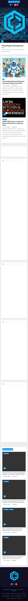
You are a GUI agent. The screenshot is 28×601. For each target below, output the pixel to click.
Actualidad (6, 453)
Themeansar (13, 590)
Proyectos (9, 598)
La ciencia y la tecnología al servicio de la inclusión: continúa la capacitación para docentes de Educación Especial (13, 502)
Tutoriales (20, 598)
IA (3, 79)
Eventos (4, 119)
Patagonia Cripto (18, 595)
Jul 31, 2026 (7, 560)
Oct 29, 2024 (7, 85)
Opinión (12, 595)
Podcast (24, 595)
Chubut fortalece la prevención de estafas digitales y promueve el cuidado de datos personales (13, 474)
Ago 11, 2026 (7, 532)
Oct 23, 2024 (7, 127)
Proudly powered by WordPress (9, 589)
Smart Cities (14, 598)
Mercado (24, 593)
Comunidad (6, 537)
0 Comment (14, 85)
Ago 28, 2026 (7, 476)
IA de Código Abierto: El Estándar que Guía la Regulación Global (13, 82)
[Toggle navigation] (26, 41)
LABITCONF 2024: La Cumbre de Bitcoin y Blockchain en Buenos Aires (13, 123)
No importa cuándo (6, 595)
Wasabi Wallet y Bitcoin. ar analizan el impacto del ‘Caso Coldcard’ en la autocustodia (12, 558)
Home (3, 47)
